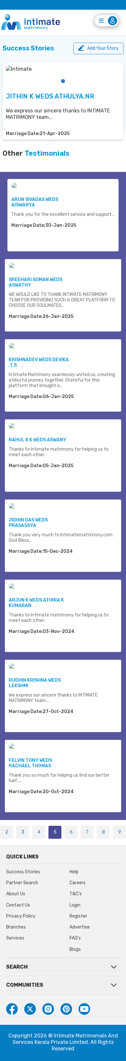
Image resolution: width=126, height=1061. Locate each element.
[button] (63, 81)
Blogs (75, 949)
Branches (16, 927)
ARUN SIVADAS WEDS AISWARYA (34, 202)
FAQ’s (75, 938)
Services (15, 938)
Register (78, 916)
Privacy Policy (21, 916)
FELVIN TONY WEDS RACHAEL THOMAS (30, 763)
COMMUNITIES (24, 985)
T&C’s (75, 894)
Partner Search (22, 883)
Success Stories (23, 872)
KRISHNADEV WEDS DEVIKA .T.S (39, 362)
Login (74, 905)
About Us (15, 894)
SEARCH (17, 967)
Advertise (79, 927)
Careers (77, 883)
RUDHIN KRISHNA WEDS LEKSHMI (35, 683)
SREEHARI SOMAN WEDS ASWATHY (35, 282)
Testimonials (47, 153)
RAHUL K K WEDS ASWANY (37, 440)
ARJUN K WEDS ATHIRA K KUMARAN (36, 602)
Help (74, 872)
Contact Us (18, 905)
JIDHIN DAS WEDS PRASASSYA (28, 522)
